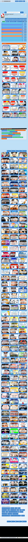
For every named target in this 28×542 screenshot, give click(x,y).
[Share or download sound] (22, 23)
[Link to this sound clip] (24, 23)
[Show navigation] (26, 1)
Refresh (7, 21)
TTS (6, 537)
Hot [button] (20, 521)
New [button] (16, 521)
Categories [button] (24, 521)
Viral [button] (9, 521)
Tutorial (4, 21)
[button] (22, 14)
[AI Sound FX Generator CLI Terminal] (8, 537)
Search (22, 12)
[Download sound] (23, 23)
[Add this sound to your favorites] (26, 23)
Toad (6, 18)
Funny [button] (13, 521)
